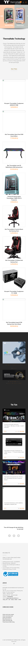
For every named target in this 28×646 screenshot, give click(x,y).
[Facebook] (14, 643)
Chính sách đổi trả (7, 617)
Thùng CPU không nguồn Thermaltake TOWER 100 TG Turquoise (14, 198)
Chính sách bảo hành (8, 616)
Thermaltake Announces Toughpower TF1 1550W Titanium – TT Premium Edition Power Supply (14, 452)
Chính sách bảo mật (7, 620)
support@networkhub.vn (12, 598)
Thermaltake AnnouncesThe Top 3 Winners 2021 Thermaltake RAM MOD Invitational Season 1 (13, 478)
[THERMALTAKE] (13, 2)
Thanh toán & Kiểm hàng (8, 622)
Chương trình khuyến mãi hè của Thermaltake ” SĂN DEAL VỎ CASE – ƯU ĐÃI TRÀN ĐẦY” (14, 426)
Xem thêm (22, 431)
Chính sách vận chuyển (8, 614)
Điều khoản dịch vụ (7, 619)
